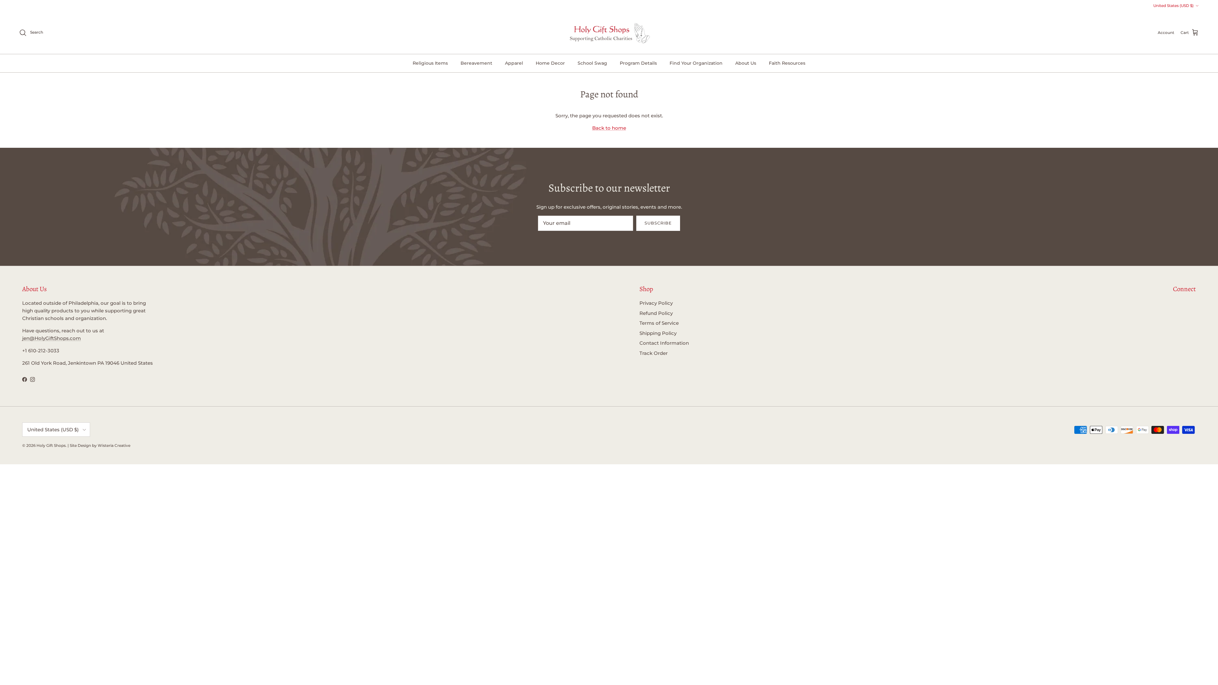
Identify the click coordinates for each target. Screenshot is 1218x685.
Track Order (653, 353)
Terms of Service (659, 323)
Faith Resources (787, 63)
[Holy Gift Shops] (609, 33)
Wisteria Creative (114, 445)
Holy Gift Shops (51, 445)
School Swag (592, 63)
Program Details (638, 63)
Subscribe (658, 222)
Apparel (514, 63)
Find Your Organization (696, 63)
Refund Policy (656, 313)
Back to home (609, 128)
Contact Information (664, 343)
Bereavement (476, 63)
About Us (745, 63)
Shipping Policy (658, 333)
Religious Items (430, 63)
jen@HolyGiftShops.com (51, 338)
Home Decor (550, 63)
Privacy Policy (656, 303)
